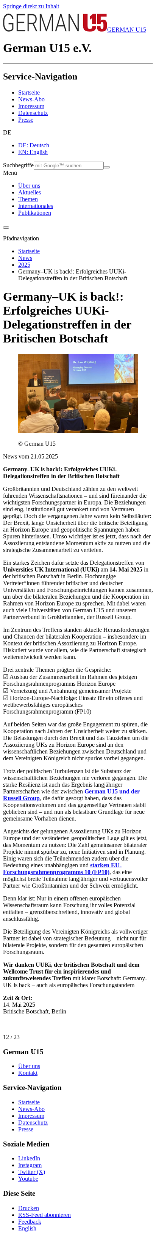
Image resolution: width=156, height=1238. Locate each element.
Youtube (28, 1178)
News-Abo (31, 99)
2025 (24, 264)
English (27, 1228)
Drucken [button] (28, 1208)
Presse (25, 119)
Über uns (29, 185)
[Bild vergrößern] (78, 431)
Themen (28, 199)
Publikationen (34, 212)
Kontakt (27, 1073)
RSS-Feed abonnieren (44, 1215)
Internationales (35, 206)
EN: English (33, 152)
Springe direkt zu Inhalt (31, 6)
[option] (85, 145)
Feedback (29, 1221)
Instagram (30, 1165)
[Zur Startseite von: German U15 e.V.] (55, 29)
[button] (78, 132)
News (25, 258)
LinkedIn (29, 1158)
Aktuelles (29, 192)
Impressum (31, 106)
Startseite (29, 92)
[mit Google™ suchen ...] (107, 167)
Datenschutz (33, 113)
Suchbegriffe (18, 165)
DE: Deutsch (33, 145)
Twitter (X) (31, 1172)
